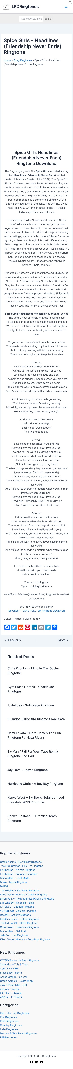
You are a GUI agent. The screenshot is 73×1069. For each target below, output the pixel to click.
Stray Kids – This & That (13, 964)
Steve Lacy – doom (11, 972)
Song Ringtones (22, 60)
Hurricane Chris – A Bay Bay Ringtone (35, 784)
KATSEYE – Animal (10, 993)
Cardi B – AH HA (9, 968)
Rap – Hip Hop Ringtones (14, 1013)
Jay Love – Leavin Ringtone (27, 770)
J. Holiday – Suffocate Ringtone (30, 705)
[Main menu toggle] (66, 6)
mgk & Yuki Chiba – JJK (13, 985)
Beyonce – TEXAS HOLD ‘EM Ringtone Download (36, 610)
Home (7, 60)
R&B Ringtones (8, 1037)
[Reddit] (41, 1062)
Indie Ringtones (9, 1029)
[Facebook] (31, 1062)
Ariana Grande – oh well (13, 976)
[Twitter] (36, 1062)
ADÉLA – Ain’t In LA (11, 997)
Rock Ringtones (9, 1021)
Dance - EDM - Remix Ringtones (18, 1033)
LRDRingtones (25, 6)
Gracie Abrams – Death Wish (16, 980)
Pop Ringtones (8, 1017)
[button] (70, 3)
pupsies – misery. (10, 989)
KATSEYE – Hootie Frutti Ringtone (19, 960)
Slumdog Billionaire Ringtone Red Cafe (36, 719)
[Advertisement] (36, 106)
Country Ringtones (11, 1025)
